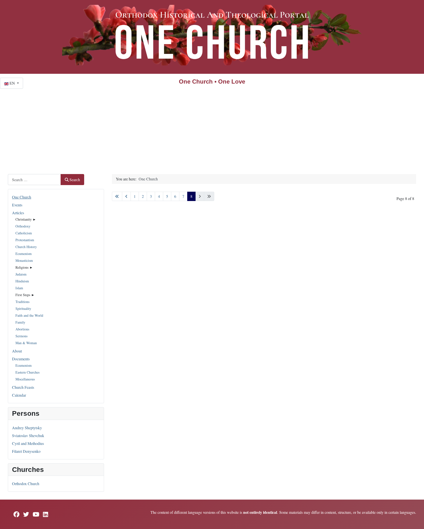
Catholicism (23, 233)
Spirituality (23, 308)
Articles (18, 212)
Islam (19, 288)
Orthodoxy (22, 226)
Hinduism (22, 281)
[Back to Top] (415, 520)
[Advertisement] (212, 125)
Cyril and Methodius (28, 443)
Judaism (20, 274)
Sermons (21, 336)
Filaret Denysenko (26, 451)
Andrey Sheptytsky (27, 427)
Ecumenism (23, 253)
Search (74, 179)
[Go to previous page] (126, 196)
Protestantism (24, 240)
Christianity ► (25, 219)
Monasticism (24, 260)
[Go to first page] (117, 196)
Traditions (22, 301)
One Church (21, 197)
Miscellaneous (25, 379)
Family (20, 322)
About (17, 350)
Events (17, 204)
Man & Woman (26, 342)
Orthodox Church (25, 483)
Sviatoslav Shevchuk (28, 435)
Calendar (19, 395)
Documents (21, 358)
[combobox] (34, 179)
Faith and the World (29, 315)
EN (12, 83)
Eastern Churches (27, 372)
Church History (26, 246)
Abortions (22, 329)
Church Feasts (23, 387)
